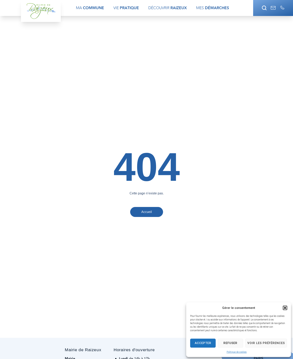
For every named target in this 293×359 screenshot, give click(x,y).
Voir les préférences (266, 343)
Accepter (203, 343)
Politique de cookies (237, 352)
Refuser (230, 343)
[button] (285, 308)
